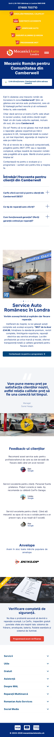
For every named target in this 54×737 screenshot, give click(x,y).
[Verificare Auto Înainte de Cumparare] (27, 28)
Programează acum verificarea (27, 639)
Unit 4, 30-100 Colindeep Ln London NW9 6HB (27, 3)
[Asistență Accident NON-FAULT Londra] (27, 21)
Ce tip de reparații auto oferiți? (19, 206)
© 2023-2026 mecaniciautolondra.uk (27, 733)
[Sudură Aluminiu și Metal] (27, 35)
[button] (46, 52)
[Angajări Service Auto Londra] (27, 14)
